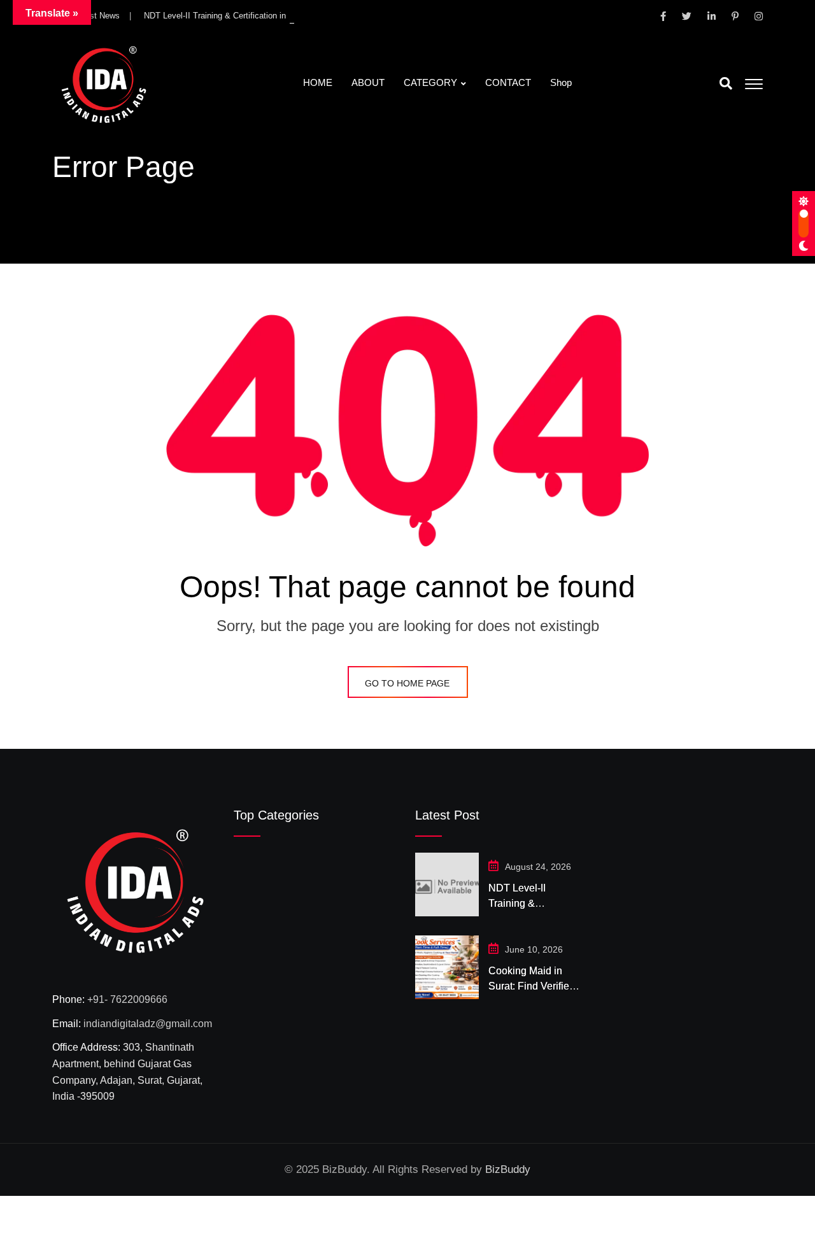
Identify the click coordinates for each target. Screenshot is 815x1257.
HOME (317, 82)
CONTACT (508, 82)
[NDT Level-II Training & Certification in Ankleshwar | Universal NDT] (447, 884)
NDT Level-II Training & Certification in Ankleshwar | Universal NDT (267, 15)
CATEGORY (430, 82)
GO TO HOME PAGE (407, 683)
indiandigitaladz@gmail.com (147, 1023)
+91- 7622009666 (127, 999)
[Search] (725, 83)
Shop (561, 82)
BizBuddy (507, 1169)
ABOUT (368, 82)
